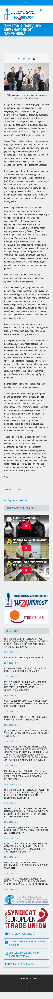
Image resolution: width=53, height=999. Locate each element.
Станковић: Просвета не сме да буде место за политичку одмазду (25, 669)
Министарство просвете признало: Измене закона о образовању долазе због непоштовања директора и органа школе (25, 775)
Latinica (26, 500)
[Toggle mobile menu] (47, 9)
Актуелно (18, 490)
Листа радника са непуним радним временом (24, 955)
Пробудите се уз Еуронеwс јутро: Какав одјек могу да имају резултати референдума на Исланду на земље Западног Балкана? (26, 642)
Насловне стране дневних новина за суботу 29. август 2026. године (25, 718)
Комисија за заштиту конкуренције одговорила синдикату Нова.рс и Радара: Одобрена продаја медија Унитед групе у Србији (25, 847)
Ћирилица (12, 500)
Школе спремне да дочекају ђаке (23, 657)
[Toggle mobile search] (41, 9)
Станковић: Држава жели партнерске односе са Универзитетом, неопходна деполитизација (26, 830)
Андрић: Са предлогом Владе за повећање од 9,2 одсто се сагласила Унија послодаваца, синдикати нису (26, 881)
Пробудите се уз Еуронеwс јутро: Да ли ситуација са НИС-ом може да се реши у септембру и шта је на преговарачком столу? (26, 793)
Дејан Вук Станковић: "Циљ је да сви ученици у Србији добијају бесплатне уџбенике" (26, 733)
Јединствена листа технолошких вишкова (27, 943)
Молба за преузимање (21, 964)
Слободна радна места (21, 933)
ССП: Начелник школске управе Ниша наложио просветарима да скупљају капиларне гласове (26, 703)
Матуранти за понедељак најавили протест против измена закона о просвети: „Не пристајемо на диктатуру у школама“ (25, 686)
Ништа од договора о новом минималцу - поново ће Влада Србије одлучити (26, 865)
